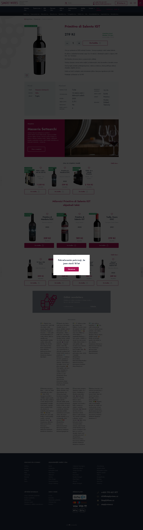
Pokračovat (71, 269)
